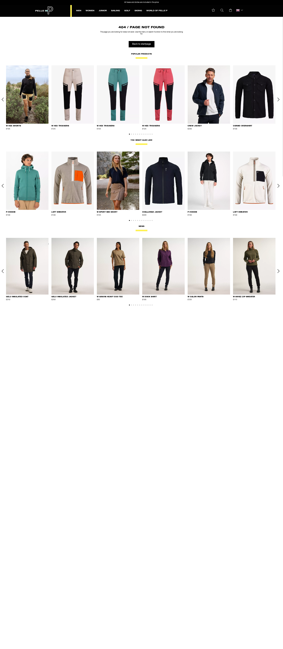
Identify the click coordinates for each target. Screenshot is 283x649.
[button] (213, 10)
